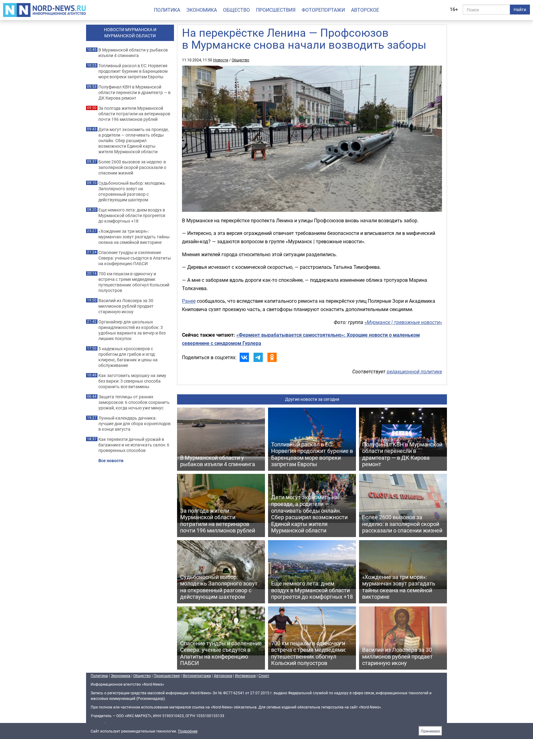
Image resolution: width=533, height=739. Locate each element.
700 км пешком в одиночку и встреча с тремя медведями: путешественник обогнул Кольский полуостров (133, 282)
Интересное (245, 675)
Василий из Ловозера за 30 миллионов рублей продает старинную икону (126, 306)
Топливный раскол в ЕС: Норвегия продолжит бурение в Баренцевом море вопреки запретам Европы (132, 71)
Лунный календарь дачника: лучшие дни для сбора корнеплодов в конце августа (134, 423)
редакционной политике (414, 371)
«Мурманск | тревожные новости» (403, 322)
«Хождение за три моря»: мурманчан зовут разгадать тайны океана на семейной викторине (134, 236)
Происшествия (275, 9)
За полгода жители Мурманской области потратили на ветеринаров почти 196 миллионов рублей (134, 113)
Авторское (365, 9)
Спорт (263, 675)
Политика (167, 9)
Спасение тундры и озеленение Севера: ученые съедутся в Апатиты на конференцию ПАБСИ (134, 258)
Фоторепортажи (323, 9)
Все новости (110, 460)
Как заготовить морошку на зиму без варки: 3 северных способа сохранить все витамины (132, 381)
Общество (236, 9)
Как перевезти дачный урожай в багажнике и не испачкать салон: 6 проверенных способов (133, 445)
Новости (220, 59)
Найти (520, 9)
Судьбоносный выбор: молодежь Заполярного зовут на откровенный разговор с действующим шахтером (131, 191)
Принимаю (430, 731)
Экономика (201, 9)
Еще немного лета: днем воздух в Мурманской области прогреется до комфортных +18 (131, 215)
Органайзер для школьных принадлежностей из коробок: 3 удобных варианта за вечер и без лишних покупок (132, 330)
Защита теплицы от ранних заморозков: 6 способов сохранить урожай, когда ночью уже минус (134, 402)
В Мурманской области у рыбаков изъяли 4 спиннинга (133, 52)
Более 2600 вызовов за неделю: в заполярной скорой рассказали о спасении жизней (132, 167)
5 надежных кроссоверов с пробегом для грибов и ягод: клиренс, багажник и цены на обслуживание (128, 357)
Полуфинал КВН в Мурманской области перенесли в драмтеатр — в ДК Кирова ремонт (134, 92)
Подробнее (187, 731)
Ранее (189, 301)
